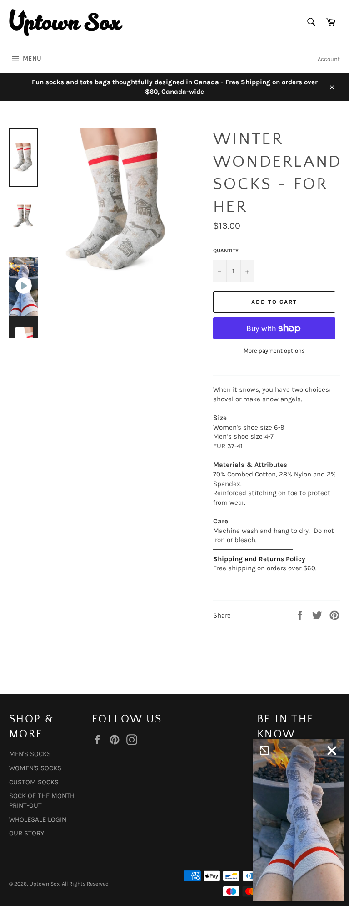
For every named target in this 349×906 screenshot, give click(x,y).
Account (329, 59)
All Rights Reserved (85, 883)
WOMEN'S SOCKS (35, 768)
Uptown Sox (45, 883)
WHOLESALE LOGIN (37, 819)
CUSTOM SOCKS (34, 782)
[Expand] (264, 751)
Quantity (226, 250)
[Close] (332, 751)
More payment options (274, 350)
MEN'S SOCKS (30, 754)
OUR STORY (26, 833)
